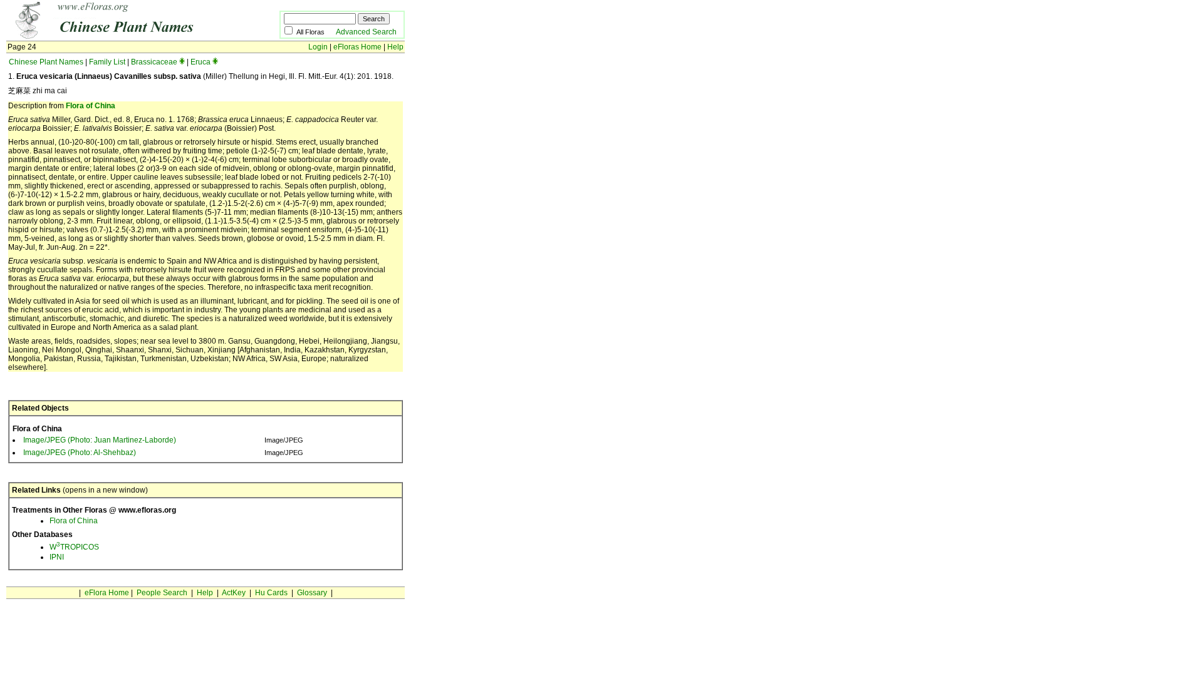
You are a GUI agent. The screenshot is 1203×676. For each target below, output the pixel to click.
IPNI (56, 557)
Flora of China (90, 105)
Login (318, 47)
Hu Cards (271, 592)
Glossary (312, 592)
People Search (162, 592)
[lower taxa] (182, 62)
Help (395, 47)
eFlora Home (107, 592)
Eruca (200, 62)
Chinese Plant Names (46, 62)
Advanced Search (366, 32)
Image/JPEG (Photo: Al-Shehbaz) (79, 452)
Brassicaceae (154, 62)
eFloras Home (357, 47)
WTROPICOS (74, 547)
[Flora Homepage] (123, 36)
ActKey (234, 592)
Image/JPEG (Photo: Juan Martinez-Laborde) (99, 440)
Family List (107, 62)
